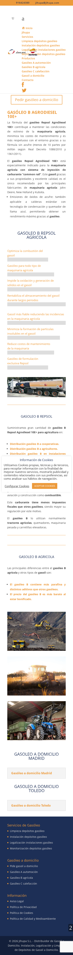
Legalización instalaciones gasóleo (31, 842)
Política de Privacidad (23, 907)
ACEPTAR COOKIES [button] (44, 486)
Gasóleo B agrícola (21, 877)
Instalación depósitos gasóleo (28, 837)
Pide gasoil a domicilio (24, 866)
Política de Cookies (21, 913)
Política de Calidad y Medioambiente (33, 918)
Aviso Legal (17, 901)
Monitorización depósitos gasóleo (31, 848)
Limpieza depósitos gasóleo (27, 831)
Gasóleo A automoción (24, 872)
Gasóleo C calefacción (23, 883)
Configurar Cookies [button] (17, 486)
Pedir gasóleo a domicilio (36, 99)
